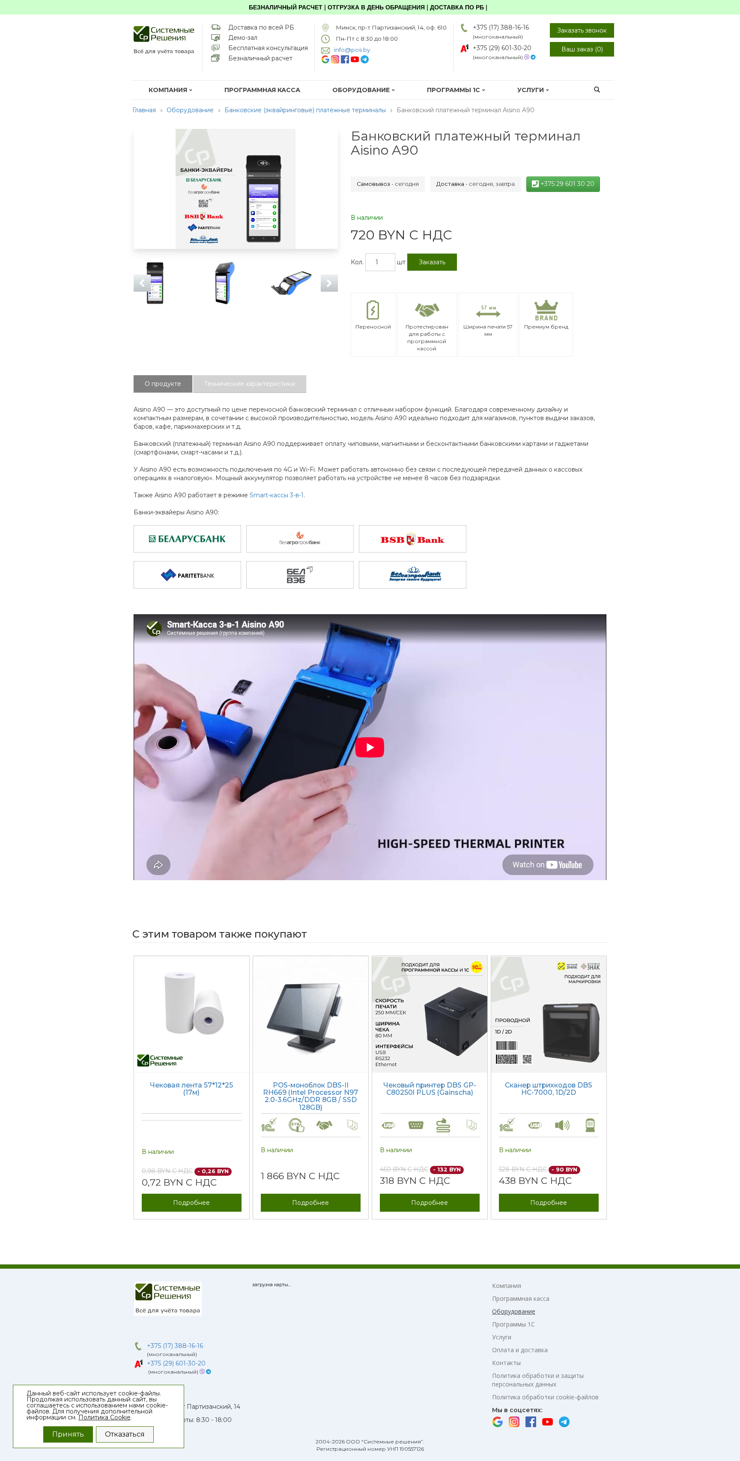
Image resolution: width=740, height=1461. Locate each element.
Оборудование (361, 90)
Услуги (530, 90)
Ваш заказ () (582, 49)
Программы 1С (453, 90)
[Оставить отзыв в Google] (325, 59)
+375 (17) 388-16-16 (501, 27)
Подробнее (191, 1203)
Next (329, 283)
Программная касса (262, 90)
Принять (68, 1434)
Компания (168, 90)
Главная (144, 110)
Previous (142, 283)
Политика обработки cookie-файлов (545, 1397)
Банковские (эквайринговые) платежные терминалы (305, 110)
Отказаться (125, 1434)
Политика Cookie (104, 1417)
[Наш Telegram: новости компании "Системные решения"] (365, 59)
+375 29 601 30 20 (566, 184)
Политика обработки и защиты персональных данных (538, 1379)
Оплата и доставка (520, 1350)
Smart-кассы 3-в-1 (277, 495)
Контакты (506, 1363)
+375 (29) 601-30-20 (502, 48)
